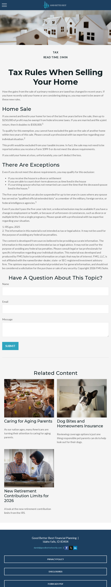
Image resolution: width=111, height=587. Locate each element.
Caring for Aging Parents (28, 421)
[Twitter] (71, 548)
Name (5, 284)
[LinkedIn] (75, 548)
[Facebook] (67, 548)
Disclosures (55, 571)
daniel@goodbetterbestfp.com (48, 547)
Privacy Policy (55, 559)
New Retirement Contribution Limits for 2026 (26, 496)
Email (5, 301)
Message (7, 319)
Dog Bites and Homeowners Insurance (80, 423)
